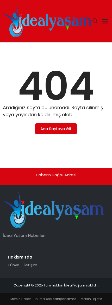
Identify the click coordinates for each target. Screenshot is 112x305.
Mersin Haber (20, 299)
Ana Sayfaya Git (56, 128)
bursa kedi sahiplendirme (55, 299)
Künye (14, 265)
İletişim (30, 265)
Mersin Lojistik (91, 299)
